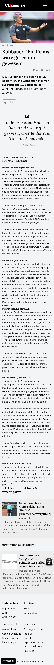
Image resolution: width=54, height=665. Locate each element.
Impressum (8, 608)
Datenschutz (9, 629)
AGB (4, 612)
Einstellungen (9, 642)
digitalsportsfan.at (34, 642)
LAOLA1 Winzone (33, 646)
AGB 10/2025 (9, 617)
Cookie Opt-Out (10, 638)
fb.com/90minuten (34, 629)
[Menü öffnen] (45, 5)
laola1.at (28, 633)
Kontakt (28, 608)
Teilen (10, 102)
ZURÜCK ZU (7, 661)
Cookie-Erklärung (11, 633)
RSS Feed (29, 650)
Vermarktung (31, 612)
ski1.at (27, 638)
